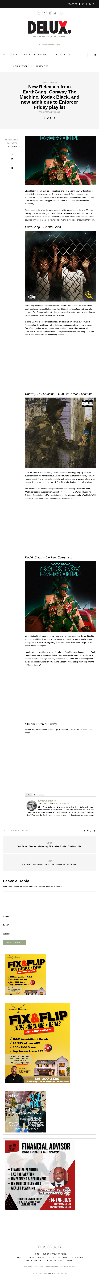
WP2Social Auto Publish (39, 1273)
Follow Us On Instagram (49, 45)
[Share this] (44, 118)
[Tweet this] (48, 118)
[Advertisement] (50, 1232)
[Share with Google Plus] (51, 118)
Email (6, 925)
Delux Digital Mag (66, 55)
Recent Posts (39, 795)
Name (6, 916)
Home (16, 55)
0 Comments (12, 143)
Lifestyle (62, 1257)
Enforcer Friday (49, 83)
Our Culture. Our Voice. (36, 55)
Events (51, 1257)
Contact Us (42, 66)
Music (41, 1257)
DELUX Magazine (62, 803)
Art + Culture (78, 1257)
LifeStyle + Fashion (25, 1257)
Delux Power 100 (22, 66)
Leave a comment (12, 831)
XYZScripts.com (61, 1273)
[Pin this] (54, 118)
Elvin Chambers (12, 140)
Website (6, 934)
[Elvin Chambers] (32, 805)
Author (28, 795)
